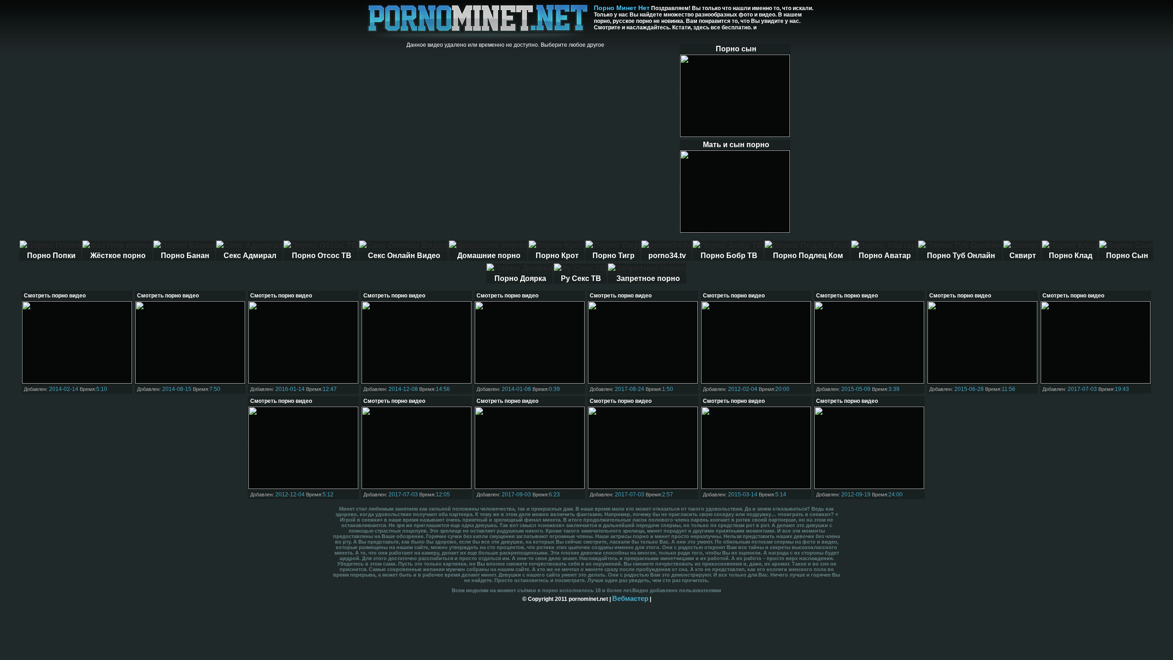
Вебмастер (630, 598)
